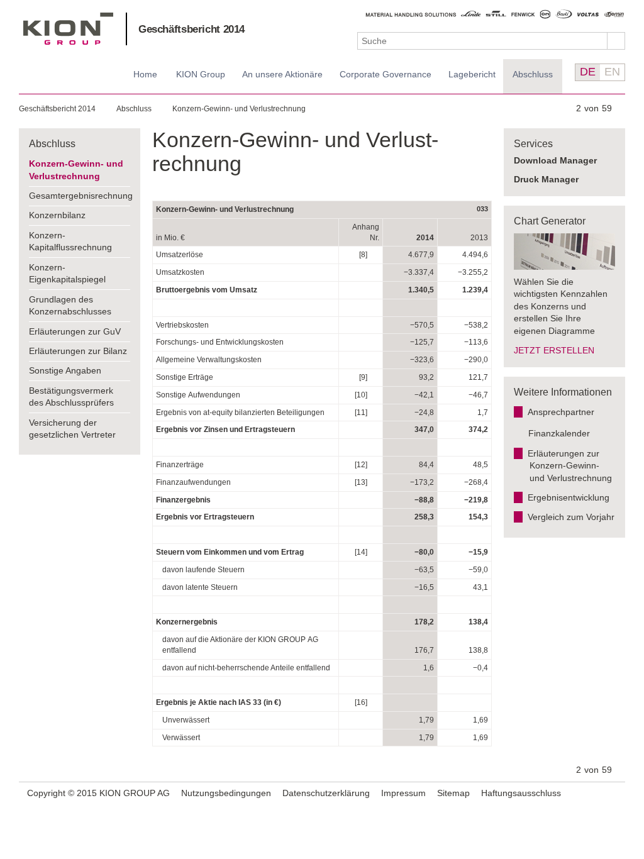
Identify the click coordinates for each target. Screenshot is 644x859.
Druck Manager (546, 179)
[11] (361, 412)
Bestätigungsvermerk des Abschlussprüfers (71, 396)
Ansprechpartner (561, 412)
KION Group (200, 74)
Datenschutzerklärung (326, 793)
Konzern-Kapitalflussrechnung (70, 241)
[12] (361, 464)
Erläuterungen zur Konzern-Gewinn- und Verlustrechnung (570, 465)
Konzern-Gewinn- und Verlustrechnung (239, 108)
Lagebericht (472, 74)
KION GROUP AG (68, 29)
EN (612, 71)
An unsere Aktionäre (282, 74)
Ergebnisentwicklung (568, 497)
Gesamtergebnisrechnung (79, 196)
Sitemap (453, 793)
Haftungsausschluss (521, 793)
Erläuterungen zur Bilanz (78, 351)
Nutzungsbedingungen (226, 793)
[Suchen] (616, 41)
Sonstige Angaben (65, 370)
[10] (361, 395)
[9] (363, 377)
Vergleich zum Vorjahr (571, 517)
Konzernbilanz (57, 215)
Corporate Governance (385, 74)
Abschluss (533, 74)
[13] (361, 482)
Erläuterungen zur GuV (75, 331)
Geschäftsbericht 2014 (191, 29)
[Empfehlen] (598, 793)
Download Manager (555, 160)
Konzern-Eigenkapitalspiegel (67, 273)
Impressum (403, 793)
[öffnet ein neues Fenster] (614, 794)
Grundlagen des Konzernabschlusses (70, 305)
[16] (361, 702)
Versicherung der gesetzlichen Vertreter (72, 429)
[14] (361, 552)
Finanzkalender (559, 433)
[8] (363, 254)
